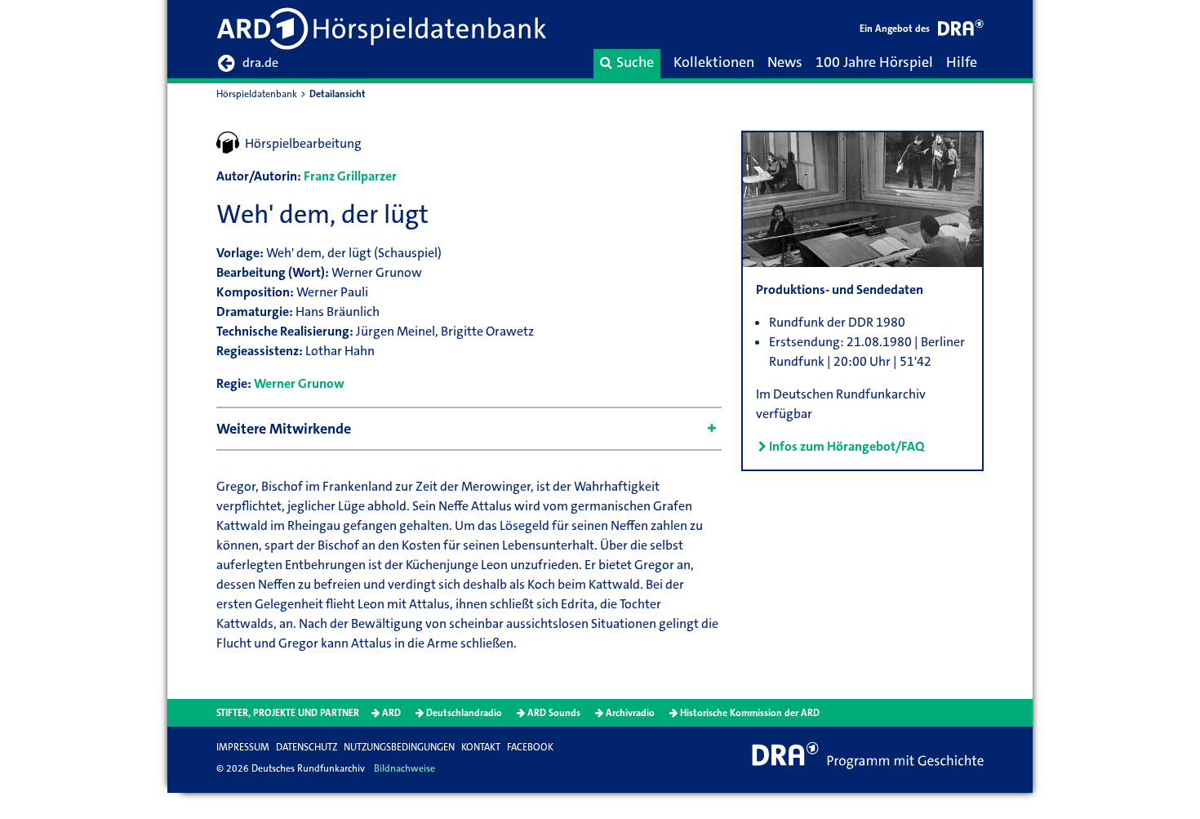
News (784, 62)
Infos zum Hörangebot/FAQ (846, 446)
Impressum (242, 747)
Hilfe (961, 62)
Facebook (530, 747)
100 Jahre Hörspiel (874, 62)
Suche (635, 62)
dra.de (260, 62)
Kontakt (480, 747)
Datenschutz (306, 747)
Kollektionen (713, 62)
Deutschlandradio (464, 712)
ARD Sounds (553, 712)
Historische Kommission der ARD (750, 712)
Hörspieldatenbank (256, 93)
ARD (391, 712)
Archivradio (630, 712)
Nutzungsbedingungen (399, 747)
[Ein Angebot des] (961, 31)
